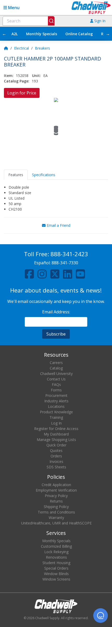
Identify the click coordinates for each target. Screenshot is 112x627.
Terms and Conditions (56, 512)
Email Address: (56, 312)
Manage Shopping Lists (56, 439)
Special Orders (56, 568)
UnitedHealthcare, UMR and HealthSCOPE (56, 523)
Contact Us (56, 379)
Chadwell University (56, 373)
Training (56, 417)
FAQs (56, 384)
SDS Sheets (56, 466)
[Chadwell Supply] (91, 7)
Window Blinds (56, 573)
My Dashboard (56, 434)
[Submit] (51, 21)
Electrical (21, 48)
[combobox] (29, 21)
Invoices (56, 461)
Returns (56, 501)
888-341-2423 (69, 254)
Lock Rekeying (56, 551)
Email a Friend (58, 225)
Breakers (42, 48)
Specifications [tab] (43, 174)
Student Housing (56, 562)
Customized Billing (56, 546)
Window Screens (56, 579)
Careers (56, 362)
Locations (56, 406)
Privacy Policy (56, 495)
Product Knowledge (56, 411)
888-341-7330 (65, 263)
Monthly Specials (41, 33)
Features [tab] (15, 174)
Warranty (56, 517)
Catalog (56, 368)
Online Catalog (79, 33)
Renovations (56, 557)
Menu (13, 7)
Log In (56, 423)
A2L (14, 33)
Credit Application (56, 484)
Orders (56, 455)
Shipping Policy (56, 506)
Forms (56, 389)
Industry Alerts (56, 400)
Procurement (56, 395)
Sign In (99, 20)
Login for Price (21, 93)
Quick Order (56, 445)
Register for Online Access (56, 428)
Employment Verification (56, 490)
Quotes (56, 450)
